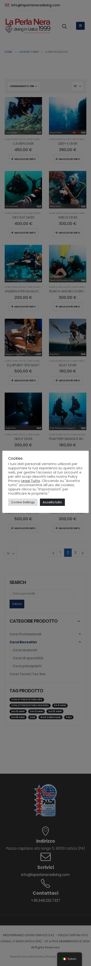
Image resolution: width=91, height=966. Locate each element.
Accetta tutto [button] (52, 502)
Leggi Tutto (30, 481)
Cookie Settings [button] (23, 502)
